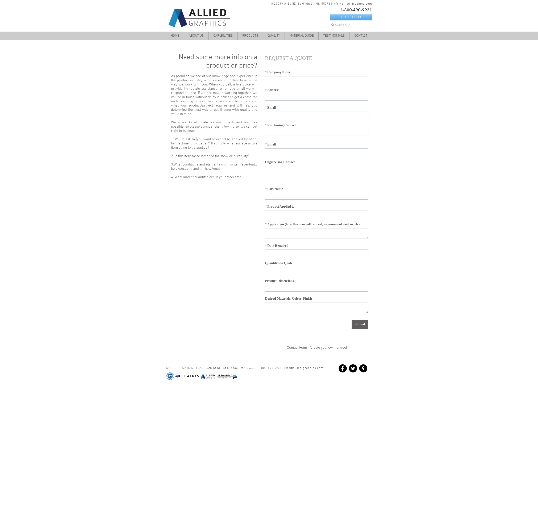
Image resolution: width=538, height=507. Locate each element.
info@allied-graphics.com (352, 4)
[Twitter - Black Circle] (353, 368)
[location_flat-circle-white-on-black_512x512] (363, 368)
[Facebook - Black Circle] (343, 368)
